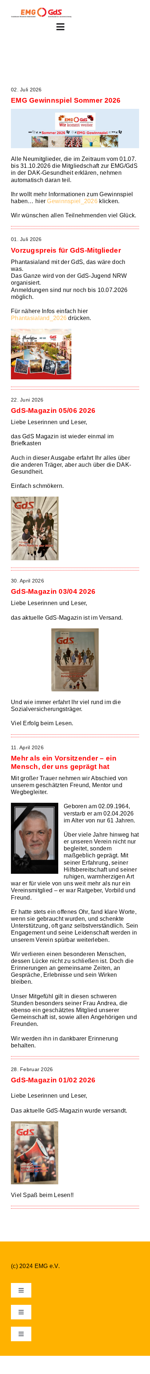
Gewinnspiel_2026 (72, 201)
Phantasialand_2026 (39, 318)
